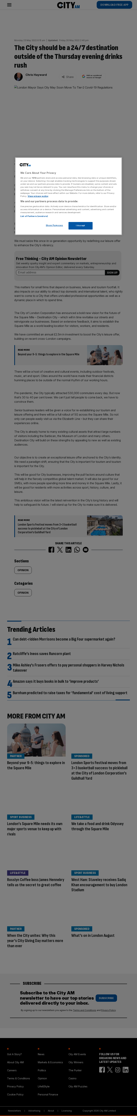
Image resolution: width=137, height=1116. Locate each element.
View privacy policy (38, 196)
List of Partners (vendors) (34, 216)
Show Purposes (54, 225)
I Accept (80, 225)
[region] (68, 196)
